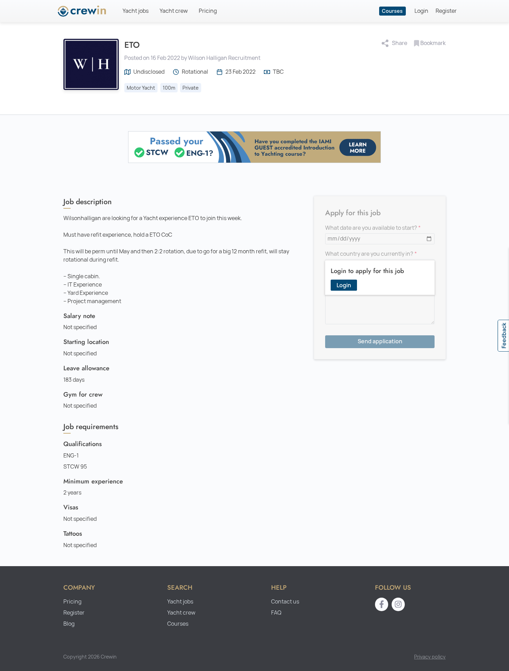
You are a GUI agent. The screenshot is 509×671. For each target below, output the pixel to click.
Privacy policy (430, 656)
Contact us (285, 601)
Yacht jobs (136, 11)
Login (421, 11)
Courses (392, 11)
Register (446, 11)
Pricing (208, 11)
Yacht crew (174, 11)
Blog (68, 623)
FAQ (276, 612)
